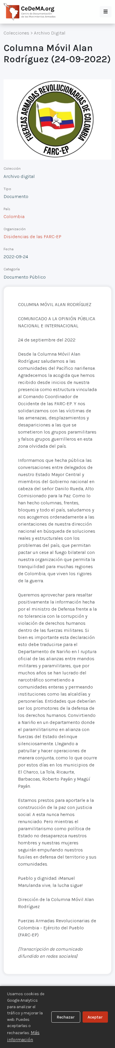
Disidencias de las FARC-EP (32, 236)
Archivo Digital (49, 33)
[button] (105, 11)
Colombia (14, 216)
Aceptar (95, 1017)
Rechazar (66, 1017)
